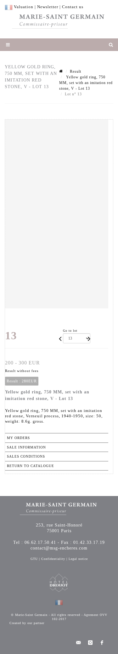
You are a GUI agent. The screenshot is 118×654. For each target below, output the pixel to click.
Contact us (72, 6)
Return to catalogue (30, 466)
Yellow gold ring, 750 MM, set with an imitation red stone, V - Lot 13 (86, 83)
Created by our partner (26, 623)
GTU (34, 559)
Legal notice (78, 559)
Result (75, 71)
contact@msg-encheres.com (59, 548)
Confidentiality (53, 559)
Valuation (23, 6)
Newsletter (47, 6)
